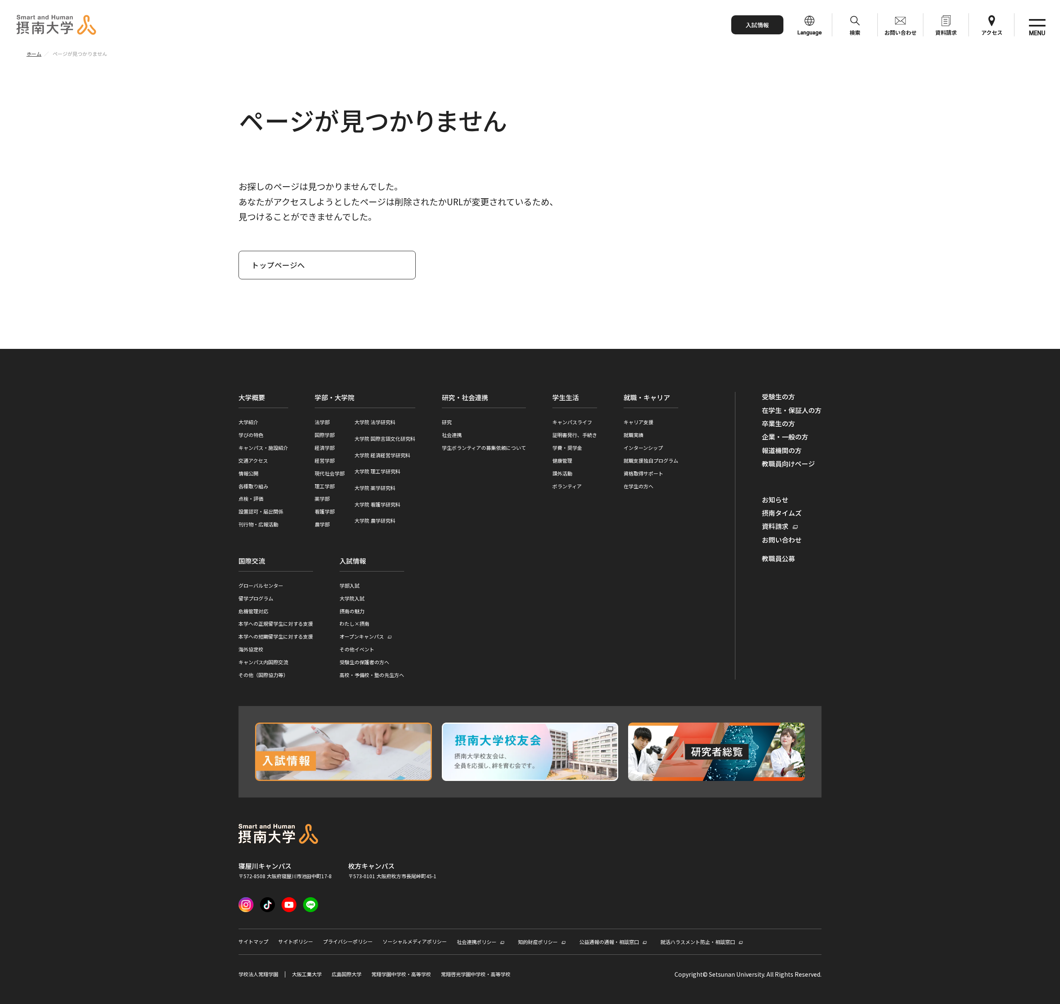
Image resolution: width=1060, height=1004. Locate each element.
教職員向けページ (788, 463)
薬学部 (322, 498)
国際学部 (325, 434)
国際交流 (251, 561)
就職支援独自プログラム (651, 460)
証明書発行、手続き (574, 434)
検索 (855, 32)
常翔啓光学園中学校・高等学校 (476, 974)
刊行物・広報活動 (258, 524)
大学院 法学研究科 (374, 421)
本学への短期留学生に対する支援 (275, 636)
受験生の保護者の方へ (364, 661)
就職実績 (633, 434)
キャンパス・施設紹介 (263, 447)
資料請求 (946, 32)
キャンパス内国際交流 (263, 661)
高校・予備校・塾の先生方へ (372, 674)
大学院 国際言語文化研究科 (384, 438)
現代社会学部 (329, 473)
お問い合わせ (900, 32)
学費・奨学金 (567, 447)
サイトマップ (253, 941)
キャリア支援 (638, 421)
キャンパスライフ (572, 421)
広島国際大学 (346, 974)
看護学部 (325, 511)
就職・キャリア (647, 397)
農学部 (322, 524)
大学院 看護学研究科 (377, 504)
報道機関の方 (782, 450)
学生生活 (565, 397)
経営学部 (325, 460)
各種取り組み (253, 486)
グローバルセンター (260, 585)
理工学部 (325, 486)
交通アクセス (253, 460)
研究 (447, 421)
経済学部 (325, 447)
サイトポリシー (295, 941)
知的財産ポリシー (538, 941)
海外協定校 (250, 649)
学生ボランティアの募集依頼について (484, 447)
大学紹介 (248, 421)
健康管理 (562, 460)
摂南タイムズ (782, 512)
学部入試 (349, 585)
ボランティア (567, 486)
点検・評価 (250, 498)
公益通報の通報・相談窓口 (609, 941)
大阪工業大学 (307, 974)
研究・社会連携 (465, 397)
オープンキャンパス (362, 637)
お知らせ (775, 499)
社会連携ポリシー (476, 941)
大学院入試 (352, 598)
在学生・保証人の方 (792, 410)
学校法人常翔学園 (258, 974)
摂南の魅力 (352, 611)
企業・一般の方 (785, 436)
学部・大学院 (334, 397)
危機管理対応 (253, 611)
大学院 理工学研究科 (377, 471)
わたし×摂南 (354, 623)
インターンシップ (643, 447)
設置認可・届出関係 (260, 511)
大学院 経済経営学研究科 (382, 455)
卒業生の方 (778, 423)
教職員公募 (778, 558)
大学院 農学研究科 (374, 520)
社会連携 (452, 434)
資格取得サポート (643, 473)
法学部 (322, 421)
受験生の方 (778, 396)
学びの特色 (250, 434)
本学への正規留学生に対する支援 (275, 623)
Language (809, 32)
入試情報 (757, 25)
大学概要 (251, 397)
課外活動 (562, 473)
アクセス (991, 32)
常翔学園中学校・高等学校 (401, 974)
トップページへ (278, 264)
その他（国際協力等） (263, 674)
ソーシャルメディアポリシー (415, 941)
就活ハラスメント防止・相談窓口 (697, 941)
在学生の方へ (638, 486)
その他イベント (357, 649)
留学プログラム (255, 598)
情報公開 (248, 473)
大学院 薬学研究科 (374, 487)
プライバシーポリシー (348, 941)
